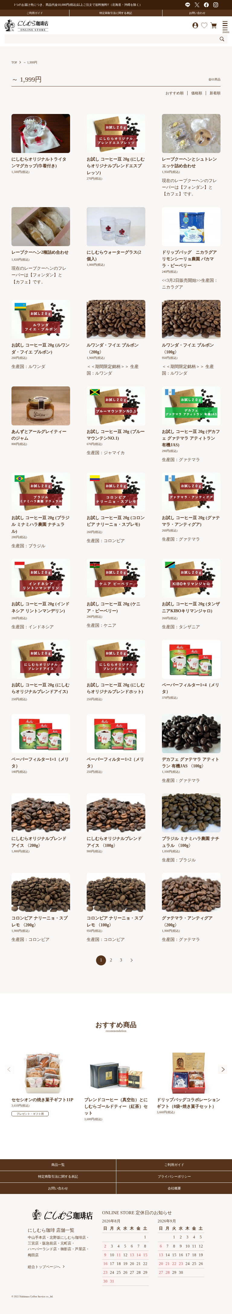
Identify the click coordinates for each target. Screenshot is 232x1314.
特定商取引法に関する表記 (115, 13)
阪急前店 (49, 1243)
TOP (14, 62)
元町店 (65, 1243)
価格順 (196, 93)
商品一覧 (58, 1164)
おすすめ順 (175, 93)
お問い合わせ (197, 13)
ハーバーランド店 (42, 1249)
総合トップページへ (44, 1267)
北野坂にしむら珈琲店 (68, 1237)
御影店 (65, 1249)
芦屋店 (80, 1249)
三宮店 (33, 1243)
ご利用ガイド (35, 13)
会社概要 (174, 1188)
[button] (222, 1069)
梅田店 (33, 1255)
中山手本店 (37, 1237)
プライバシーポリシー (174, 1176)
